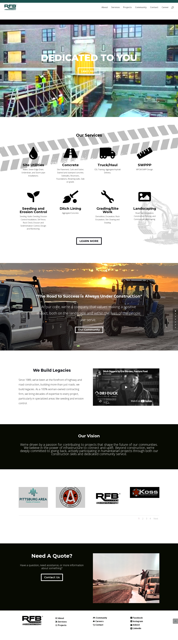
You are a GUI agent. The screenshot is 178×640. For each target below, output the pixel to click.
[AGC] (70, 507)
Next (156, 518)
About (105, 7)
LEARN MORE (89, 241)
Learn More (89, 71)
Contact (154, 7)
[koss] (144, 497)
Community (141, 7)
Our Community (89, 329)
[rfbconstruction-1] (107, 507)
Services (115, 7)
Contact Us (52, 577)
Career (165, 7)
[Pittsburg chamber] (33, 507)
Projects (127, 7)
